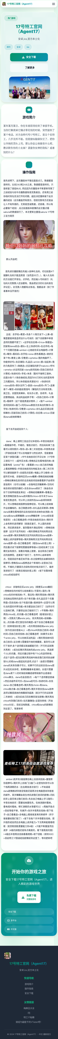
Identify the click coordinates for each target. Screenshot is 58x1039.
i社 (29, 1012)
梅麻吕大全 (29, 1008)
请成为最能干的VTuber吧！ (29, 1022)
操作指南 (29, 988)
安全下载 (29, 993)
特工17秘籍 (29, 1017)
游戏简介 (29, 984)
